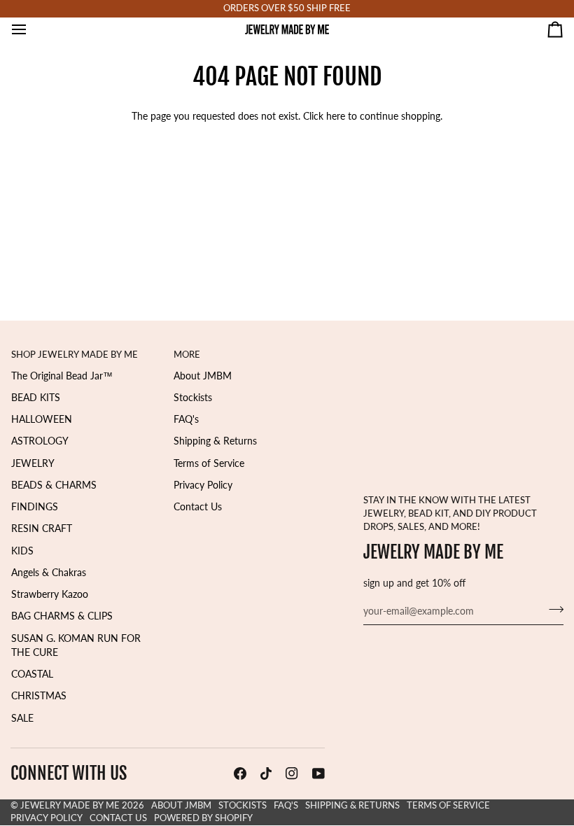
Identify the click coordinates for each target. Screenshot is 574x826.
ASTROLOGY (40, 441)
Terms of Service (209, 463)
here (335, 116)
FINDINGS (34, 506)
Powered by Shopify (203, 818)
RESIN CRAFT (41, 528)
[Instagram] (292, 773)
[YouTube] (318, 773)
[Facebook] (240, 773)
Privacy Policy (203, 485)
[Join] (552, 609)
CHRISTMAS (38, 695)
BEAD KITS (35, 397)
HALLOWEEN (41, 419)
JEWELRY (33, 463)
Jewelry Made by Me (70, 805)
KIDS (22, 550)
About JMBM (203, 376)
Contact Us (198, 506)
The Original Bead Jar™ (62, 376)
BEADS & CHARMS (54, 485)
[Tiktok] (266, 773)
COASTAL (32, 674)
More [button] (187, 354)
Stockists (193, 397)
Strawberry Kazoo (49, 594)
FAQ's (186, 419)
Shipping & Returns (215, 441)
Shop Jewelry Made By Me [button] (74, 354)
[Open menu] (31, 29)
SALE (22, 718)
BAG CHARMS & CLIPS (62, 616)
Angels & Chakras (48, 572)
